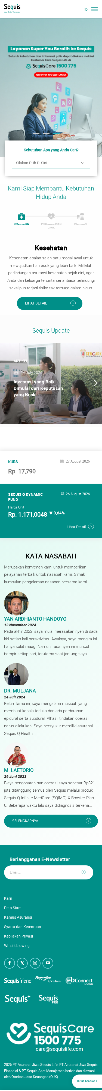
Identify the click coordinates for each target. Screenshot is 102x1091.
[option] (51, 87)
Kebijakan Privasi (18, 936)
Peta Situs (12, 907)
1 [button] (35, 135)
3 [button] (55, 135)
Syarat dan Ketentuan (22, 926)
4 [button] (65, 135)
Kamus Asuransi (18, 917)
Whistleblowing (17, 945)
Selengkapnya (25, 821)
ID (86, 9)
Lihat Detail (36, 303)
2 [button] (45, 135)
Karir (8, 898)
